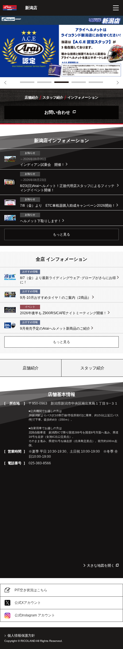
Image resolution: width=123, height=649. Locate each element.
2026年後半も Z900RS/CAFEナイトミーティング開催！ (63, 313)
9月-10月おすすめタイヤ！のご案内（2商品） (55, 298)
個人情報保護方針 (21, 636)
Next (118, 82)
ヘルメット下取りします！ (40, 221)
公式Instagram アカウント (35, 615)
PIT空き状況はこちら (31, 590)
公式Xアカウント (28, 603)
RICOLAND (10, 7)
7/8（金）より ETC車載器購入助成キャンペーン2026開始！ (67, 206)
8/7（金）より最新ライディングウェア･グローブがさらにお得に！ (68, 280)
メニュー (116, 8)
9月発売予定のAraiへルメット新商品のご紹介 (55, 329)
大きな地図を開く (100, 566)
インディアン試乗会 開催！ (42, 165)
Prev (5, 82)
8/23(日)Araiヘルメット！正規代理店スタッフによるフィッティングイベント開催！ (67, 188)
